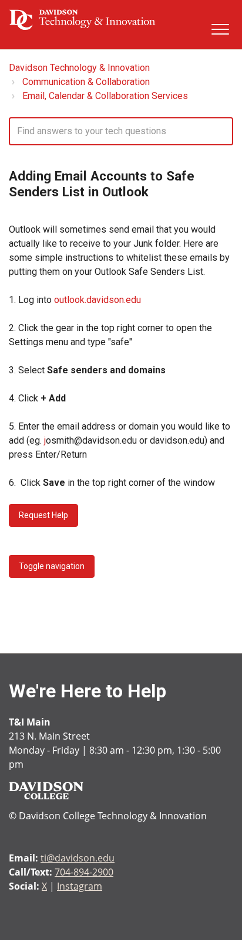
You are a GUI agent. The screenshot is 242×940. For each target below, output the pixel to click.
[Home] (82, 19)
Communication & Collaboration (86, 81)
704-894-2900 (84, 872)
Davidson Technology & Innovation (79, 67)
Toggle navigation (52, 566)
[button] (220, 29)
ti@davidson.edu (78, 858)
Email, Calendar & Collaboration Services (105, 95)
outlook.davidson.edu (97, 299)
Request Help (43, 515)
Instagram (79, 886)
